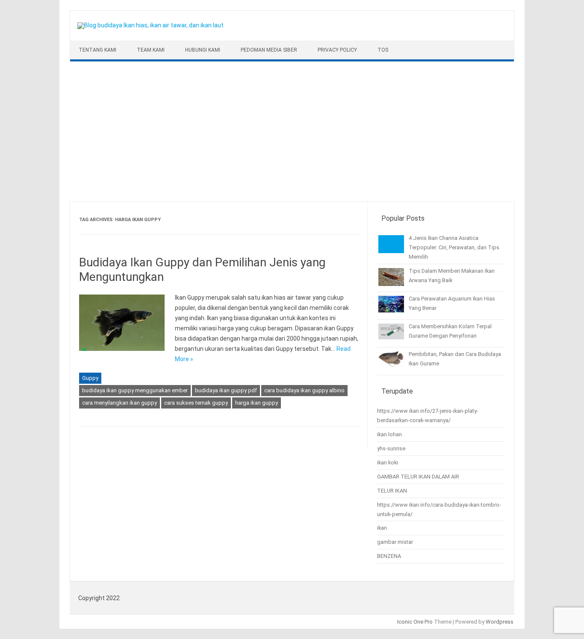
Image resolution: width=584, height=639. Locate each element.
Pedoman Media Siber (269, 50)
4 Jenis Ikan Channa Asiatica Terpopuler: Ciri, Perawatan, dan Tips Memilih (454, 247)
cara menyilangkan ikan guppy (119, 403)
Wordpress (499, 622)
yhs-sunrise (391, 448)
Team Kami (151, 50)
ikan (382, 528)
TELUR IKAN (392, 490)
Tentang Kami (97, 50)
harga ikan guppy (256, 403)
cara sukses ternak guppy (196, 403)
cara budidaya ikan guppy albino (304, 390)
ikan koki (387, 462)
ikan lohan (389, 434)
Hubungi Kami (202, 50)
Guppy (90, 378)
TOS (383, 50)
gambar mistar (395, 542)
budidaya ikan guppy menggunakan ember (135, 390)
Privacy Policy (337, 50)
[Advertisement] (292, 131)
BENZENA (389, 556)
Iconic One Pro (415, 622)
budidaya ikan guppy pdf (226, 390)
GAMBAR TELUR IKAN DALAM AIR (418, 476)
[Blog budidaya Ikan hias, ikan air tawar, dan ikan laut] (150, 25)
